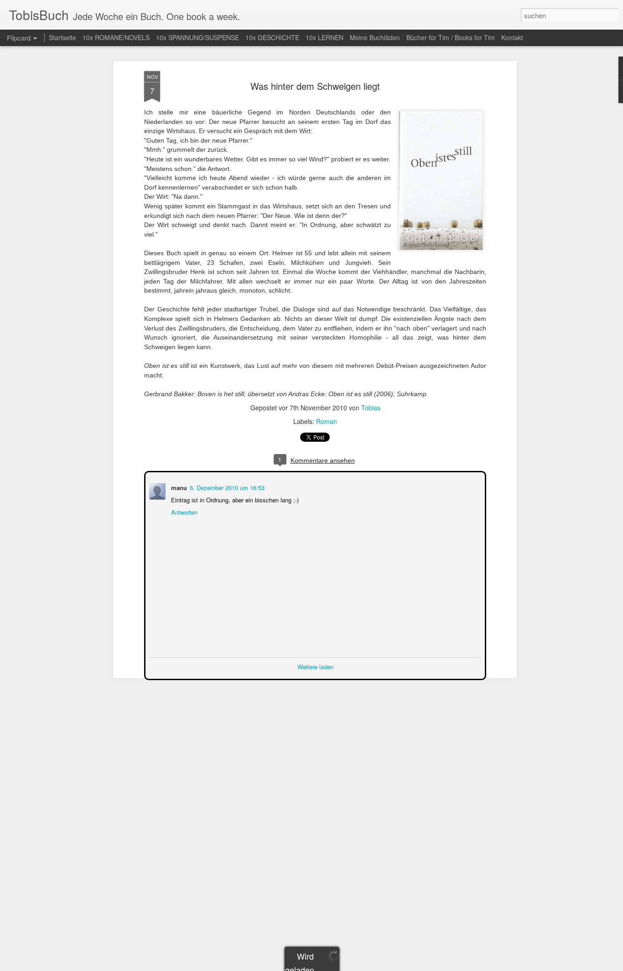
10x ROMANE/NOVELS (116, 37)
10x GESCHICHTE (272, 37)
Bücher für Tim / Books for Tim (450, 37)
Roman (326, 421)
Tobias (370, 407)
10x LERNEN (324, 37)
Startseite (62, 37)
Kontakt (512, 37)
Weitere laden (315, 665)
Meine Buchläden (375, 37)
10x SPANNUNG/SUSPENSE (197, 37)
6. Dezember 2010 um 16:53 (226, 486)
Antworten (183, 511)
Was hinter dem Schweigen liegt (315, 86)
